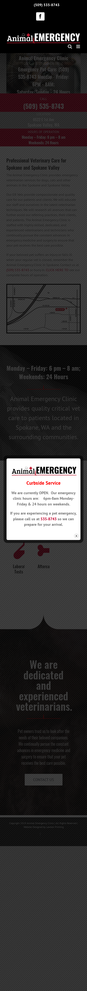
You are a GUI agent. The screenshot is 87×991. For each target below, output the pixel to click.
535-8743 (49, 518)
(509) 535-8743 (47, 4)
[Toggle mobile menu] (78, 46)
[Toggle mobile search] (70, 46)
